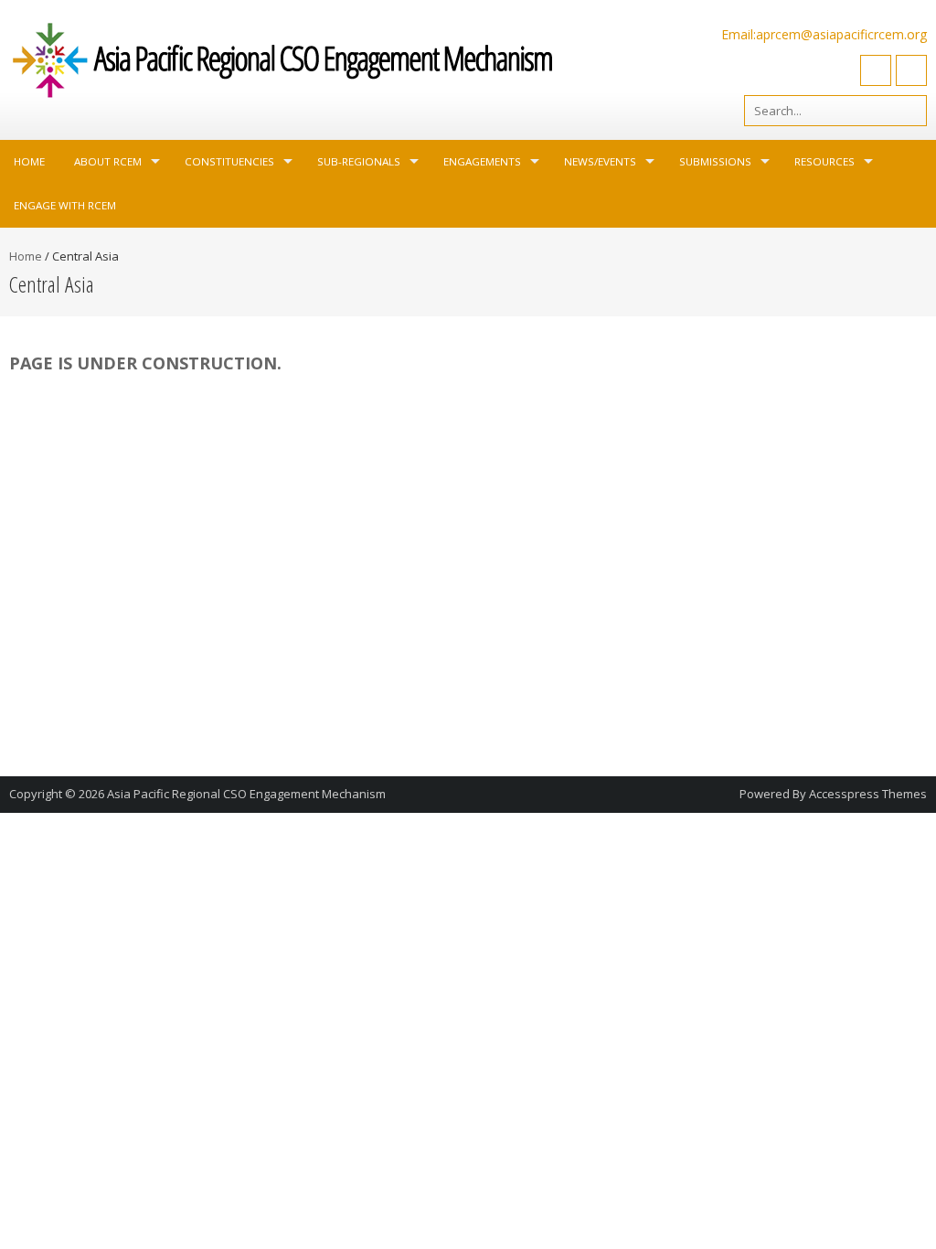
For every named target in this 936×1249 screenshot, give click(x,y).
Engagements (482, 161)
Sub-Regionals (358, 161)
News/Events (600, 161)
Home (29, 161)
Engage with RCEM (65, 205)
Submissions (715, 161)
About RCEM (108, 161)
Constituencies (229, 161)
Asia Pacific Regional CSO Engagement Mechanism (246, 793)
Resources (824, 161)
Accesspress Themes (868, 793)
